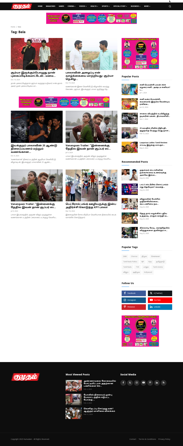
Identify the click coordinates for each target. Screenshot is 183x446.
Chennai (134, 257)
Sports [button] (105, 6)
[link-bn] (91, 18)
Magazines (50, 6)
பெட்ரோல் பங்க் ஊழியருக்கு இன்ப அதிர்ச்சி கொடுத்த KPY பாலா (91, 206)
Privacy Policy (164, 439)
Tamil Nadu (127, 267)
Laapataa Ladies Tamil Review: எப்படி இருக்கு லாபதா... (153, 144)
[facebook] (123, 383)
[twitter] (130, 383)
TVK (137, 267)
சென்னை (155, 257)
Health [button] (93, 6)
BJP (143, 262)
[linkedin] (157, 383)
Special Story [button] (119, 6)
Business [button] (135, 6)
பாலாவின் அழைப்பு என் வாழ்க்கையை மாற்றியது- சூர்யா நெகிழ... (90, 76)
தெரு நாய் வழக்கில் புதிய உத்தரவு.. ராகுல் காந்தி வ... (154, 215)
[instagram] (137, 383)
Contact (132, 439)
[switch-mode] (170, 1)
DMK (125, 257)
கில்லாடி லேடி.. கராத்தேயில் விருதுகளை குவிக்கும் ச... (155, 229)
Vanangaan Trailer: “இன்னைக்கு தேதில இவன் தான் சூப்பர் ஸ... (88, 147)
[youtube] (143, 383)
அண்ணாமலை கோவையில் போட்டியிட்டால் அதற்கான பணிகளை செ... (100, 383)
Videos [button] (82, 6)
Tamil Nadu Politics (130, 262)
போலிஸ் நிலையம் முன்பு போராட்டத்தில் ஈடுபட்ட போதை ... (98, 397)
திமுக (144, 257)
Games (61, 6)
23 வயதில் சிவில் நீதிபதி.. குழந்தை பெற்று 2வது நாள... (155, 129)
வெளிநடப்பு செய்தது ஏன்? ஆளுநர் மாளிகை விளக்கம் (99, 410)
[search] (170, 6)
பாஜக (146, 267)
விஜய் (125, 272)
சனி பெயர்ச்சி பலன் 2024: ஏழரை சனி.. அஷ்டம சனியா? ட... (155, 87)
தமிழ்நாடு (160, 262)
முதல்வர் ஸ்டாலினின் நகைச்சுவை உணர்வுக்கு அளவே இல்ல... (153, 172)
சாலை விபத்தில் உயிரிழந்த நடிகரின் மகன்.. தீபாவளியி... (155, 115)
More (146, 6)
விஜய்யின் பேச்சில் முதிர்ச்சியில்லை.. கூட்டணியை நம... (150, 201)
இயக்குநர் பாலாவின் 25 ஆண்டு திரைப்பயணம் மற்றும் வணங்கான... (34, 149)
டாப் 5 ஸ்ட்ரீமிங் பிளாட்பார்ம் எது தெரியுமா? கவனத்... (154, 186)
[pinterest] (150, 383)
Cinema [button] (71, 6)
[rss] (163, 383)
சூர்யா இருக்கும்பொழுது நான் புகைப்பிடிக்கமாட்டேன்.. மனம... (33, 74)
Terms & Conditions (147, 439)
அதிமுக (136, 272)
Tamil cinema (158, 267)
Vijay (150, 262)
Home (40, 6)
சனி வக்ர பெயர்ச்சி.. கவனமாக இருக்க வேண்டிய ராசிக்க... (155, 101)
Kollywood (148, 272)
